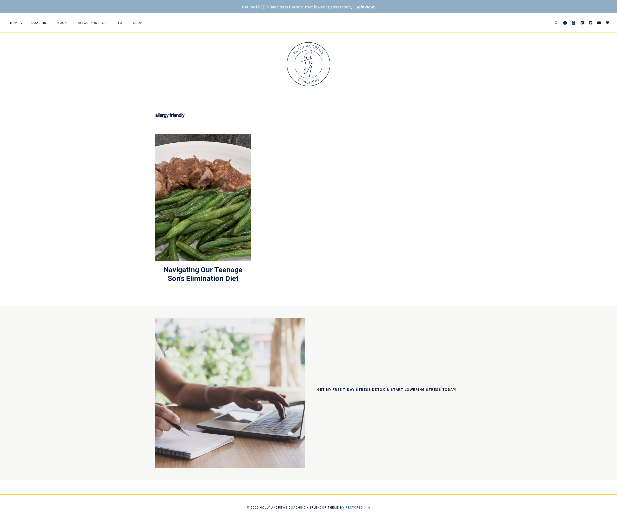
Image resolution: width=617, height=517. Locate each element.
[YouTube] (599, 23)
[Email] (607, 23)
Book (62, 23)
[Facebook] (565, 23)
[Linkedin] (582, 23)
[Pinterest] (590, 23)
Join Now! (365, 7)
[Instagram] (573, 23)
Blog (120, 23)
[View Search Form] (556, 23)
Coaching (40, 23)
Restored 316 (358, 507)
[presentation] (203, 197)
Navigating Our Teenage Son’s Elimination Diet (203, 274)
